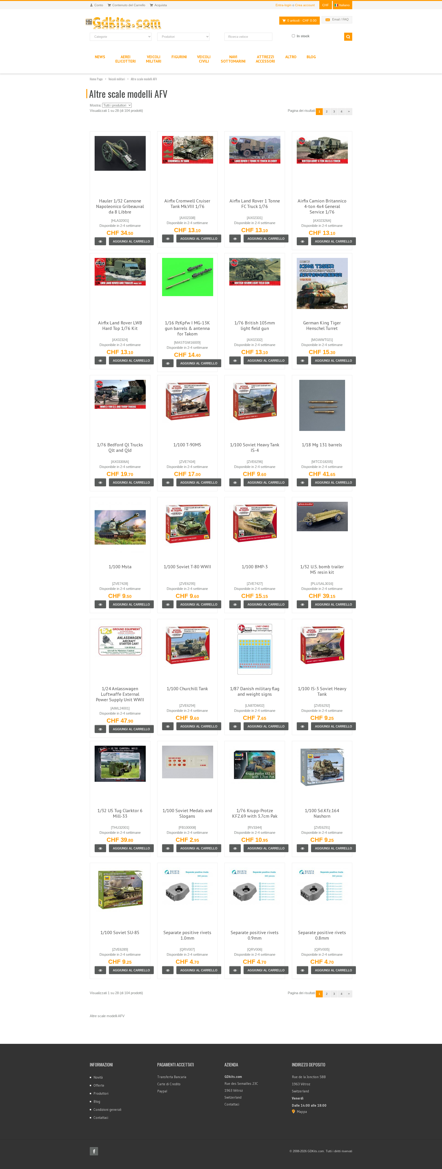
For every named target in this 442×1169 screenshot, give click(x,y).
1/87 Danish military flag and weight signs (254, 691)
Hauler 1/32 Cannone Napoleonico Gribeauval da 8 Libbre (120, 206)
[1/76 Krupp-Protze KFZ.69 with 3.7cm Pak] (235, 848)
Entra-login (283, 5)
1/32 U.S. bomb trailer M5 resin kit (322, 569)
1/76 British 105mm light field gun (254, 325)
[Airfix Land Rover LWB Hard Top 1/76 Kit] (100, 360)
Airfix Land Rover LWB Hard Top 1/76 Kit (120, 325)
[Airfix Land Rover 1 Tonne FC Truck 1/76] (235, 238)
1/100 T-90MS (187, 445)
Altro (291, 56)
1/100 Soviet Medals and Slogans (187, 813)
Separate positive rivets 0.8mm (322, 935)
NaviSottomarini (233, 59)
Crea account (305, 5)
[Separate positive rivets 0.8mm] (302, 970)
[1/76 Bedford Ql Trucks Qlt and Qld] (100, 482)
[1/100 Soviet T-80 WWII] (168, 604)
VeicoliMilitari (153, 59)
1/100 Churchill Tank (187, 689)
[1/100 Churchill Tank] (168, 726)
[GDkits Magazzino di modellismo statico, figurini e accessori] (133, 23)
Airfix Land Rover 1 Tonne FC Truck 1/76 (255, 203)
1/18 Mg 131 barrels (322, 445)
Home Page (96, 79)
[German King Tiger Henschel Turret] (302, 360)
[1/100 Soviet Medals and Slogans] (168, 848)
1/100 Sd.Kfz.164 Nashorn (322, 813)
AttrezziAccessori (265, 59)
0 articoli (302, 20)
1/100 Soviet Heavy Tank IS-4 (254, 447)
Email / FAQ (340, 19)
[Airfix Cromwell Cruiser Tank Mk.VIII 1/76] (168, 238)
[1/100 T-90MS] (168, 482)
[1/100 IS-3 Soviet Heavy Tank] (302, 726)
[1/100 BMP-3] (235, 604)
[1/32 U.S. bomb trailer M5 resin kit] (302, 604)
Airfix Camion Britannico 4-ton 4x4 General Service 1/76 (322, 206)
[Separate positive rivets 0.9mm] (235, 970)
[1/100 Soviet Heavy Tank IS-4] (235, 482)
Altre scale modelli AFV (144, 79)
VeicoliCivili (204, 59)
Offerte (98, 1085)
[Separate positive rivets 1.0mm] (168, 970)
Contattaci (100, 1117)
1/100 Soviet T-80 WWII (187, 567)
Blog (96, 1101)
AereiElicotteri (125, 59)
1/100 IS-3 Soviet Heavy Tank (322, 691)
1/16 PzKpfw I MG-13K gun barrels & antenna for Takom (187, 328)
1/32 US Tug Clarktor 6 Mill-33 (119, 813)
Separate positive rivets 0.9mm (255, 935)
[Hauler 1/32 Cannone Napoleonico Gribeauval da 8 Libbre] (100, 241)
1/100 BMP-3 (255, 567)
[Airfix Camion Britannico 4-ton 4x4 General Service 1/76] (302, 241)
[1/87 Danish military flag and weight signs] (235, 726)
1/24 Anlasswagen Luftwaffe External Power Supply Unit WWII (120, 694)
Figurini (179, 56)
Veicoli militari (116, 79)
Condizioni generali (107, 1109)
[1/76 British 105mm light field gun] (235, 360)
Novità (98, 1077)
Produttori (100, 1093)
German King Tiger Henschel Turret (322, 325)
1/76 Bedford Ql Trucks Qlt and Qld (120, 447)
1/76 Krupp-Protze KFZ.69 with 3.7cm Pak (254, 813)
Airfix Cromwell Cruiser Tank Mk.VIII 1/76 (187, 203)
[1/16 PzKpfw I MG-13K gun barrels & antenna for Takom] (168, 363)
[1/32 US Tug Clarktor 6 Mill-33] (100, 848)
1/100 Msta (120, 567)
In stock (303, 36)
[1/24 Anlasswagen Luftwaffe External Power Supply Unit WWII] (100, 729)
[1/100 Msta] (100, 604)
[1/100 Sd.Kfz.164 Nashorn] (302, 848)
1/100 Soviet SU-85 (120, 932)
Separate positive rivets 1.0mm (187, 935)
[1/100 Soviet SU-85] (100, 970)
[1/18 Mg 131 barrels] (302, 482)
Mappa (302, 1111)
